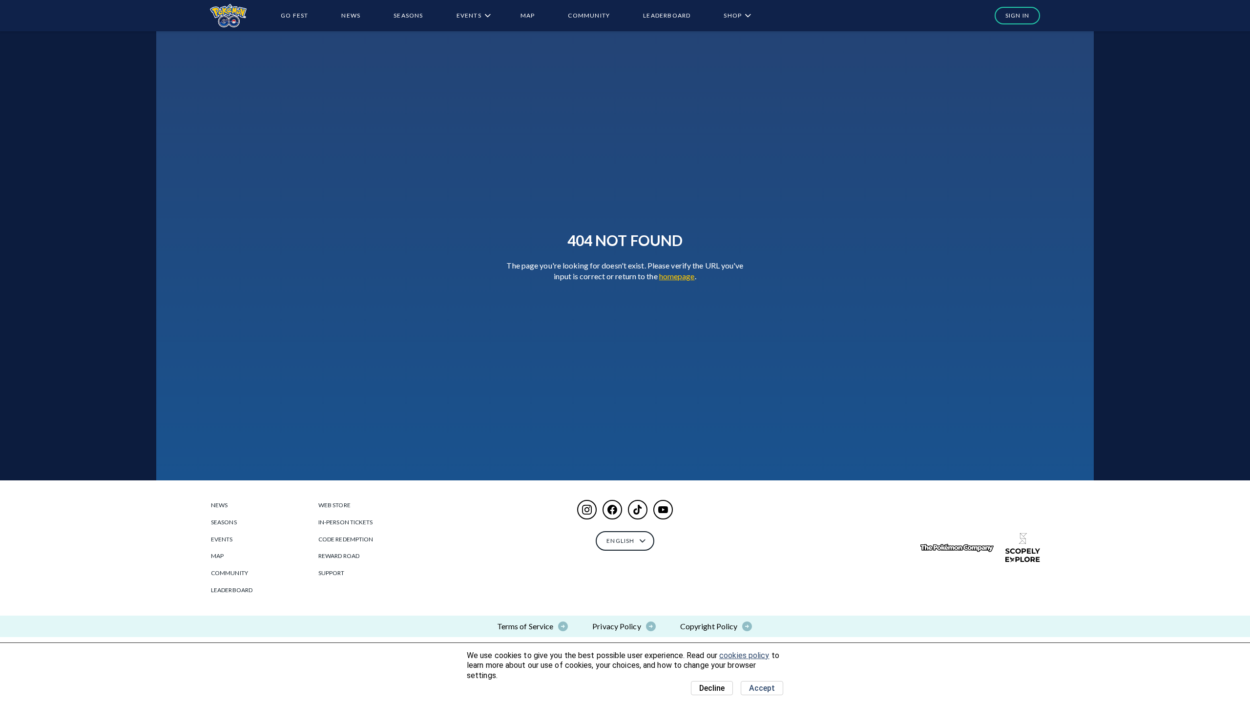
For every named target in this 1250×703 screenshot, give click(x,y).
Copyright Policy (709, 626)
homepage (677, 276)
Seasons (408, 15)
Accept (762, 688)
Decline (712, 688)
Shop (733, 15)
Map (528, 15)
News (350, 15)
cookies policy (744, 655)
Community (589, 15)
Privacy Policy (616, 626)
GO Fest (294, 15)
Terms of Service (525, 626)
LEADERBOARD (666, 15)
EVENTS (469, 15)
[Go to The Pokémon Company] (957, 548)
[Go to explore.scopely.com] (1022, 547)
